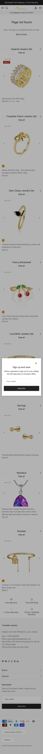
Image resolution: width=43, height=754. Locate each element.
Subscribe (21, 388)
